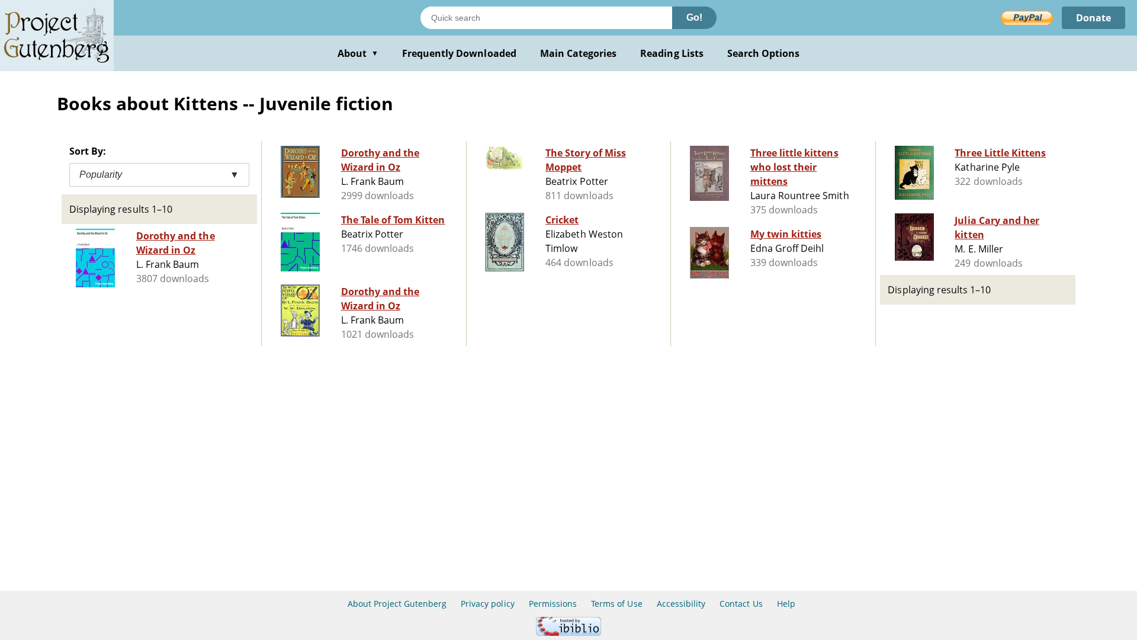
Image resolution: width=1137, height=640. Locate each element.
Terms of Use (616, 603)
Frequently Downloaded (459, 53)
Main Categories (578, 53)
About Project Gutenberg (397, 603)
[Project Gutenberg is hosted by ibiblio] (568, 632)
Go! (694, 17)
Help (786, 603)
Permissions (553, 603)
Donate (1093, 17)
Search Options (763, 53)
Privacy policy (488, 603)
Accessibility (681, 603)
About (358, 53)
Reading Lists (672, 53)
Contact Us (741, 603)
